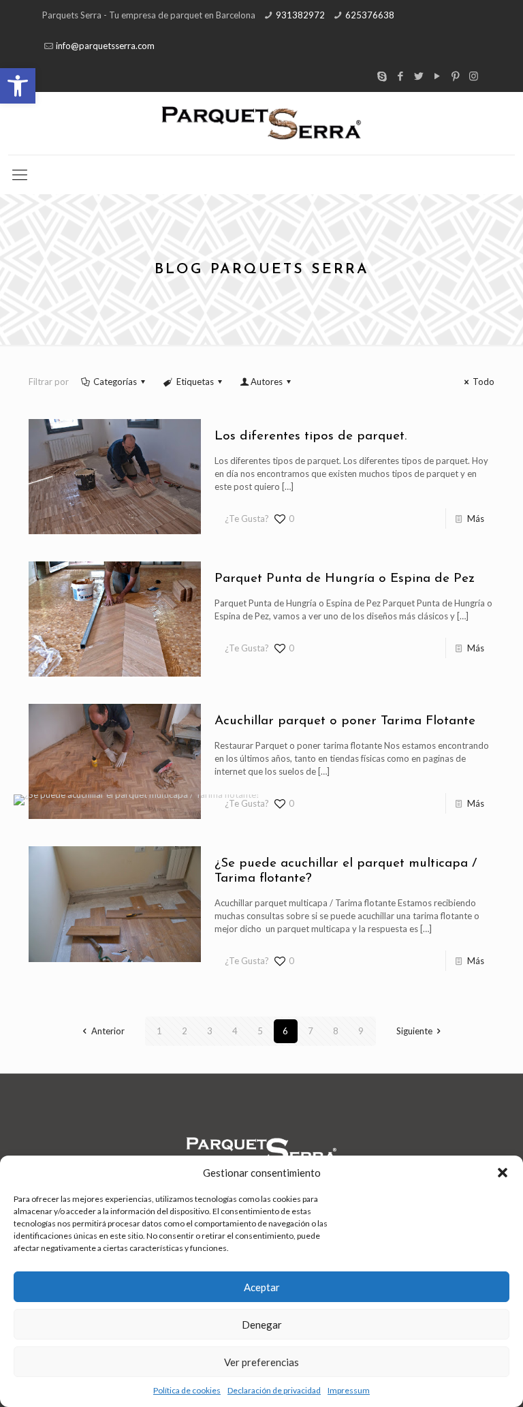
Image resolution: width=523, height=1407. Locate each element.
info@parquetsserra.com (105, 45)
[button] (17, 86)
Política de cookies (187, 1390)
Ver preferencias (261, 1362)
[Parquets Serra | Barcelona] (261, 123)
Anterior (107, 1030)
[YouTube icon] (437, 75)
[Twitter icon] (418, 75)
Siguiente (414, 1030)
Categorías (115, 381)
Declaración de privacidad (274, 1390)
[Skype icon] (382, 75)
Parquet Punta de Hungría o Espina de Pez (345, 578)
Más (475, 518)
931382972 (300, 15)
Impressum (349, 1390)
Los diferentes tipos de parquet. (311, 436)
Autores (267, 381)
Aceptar (262, 1287)
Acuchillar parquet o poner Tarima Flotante (345, 721)
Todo (483, 381)
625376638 (369, 15)
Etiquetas (195, 381)
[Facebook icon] (400, 75)
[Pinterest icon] (455, 75)
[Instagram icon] (473, 75)
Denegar (262, 1324)
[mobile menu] (19, 174)
